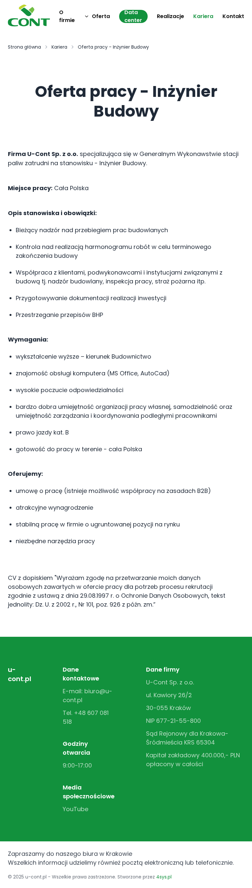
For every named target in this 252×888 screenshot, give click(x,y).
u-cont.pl (19, 674)
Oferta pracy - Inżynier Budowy (113, 47)
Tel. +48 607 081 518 (86, 717)
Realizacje (170, 16)
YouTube (75, 809)
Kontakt (233, 16)
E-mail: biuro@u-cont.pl (87, 695)
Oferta (101, 16)
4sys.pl (164, 877)
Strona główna (24, 47)
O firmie (67, 16)
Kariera (203, 16)
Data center (133, 16)
